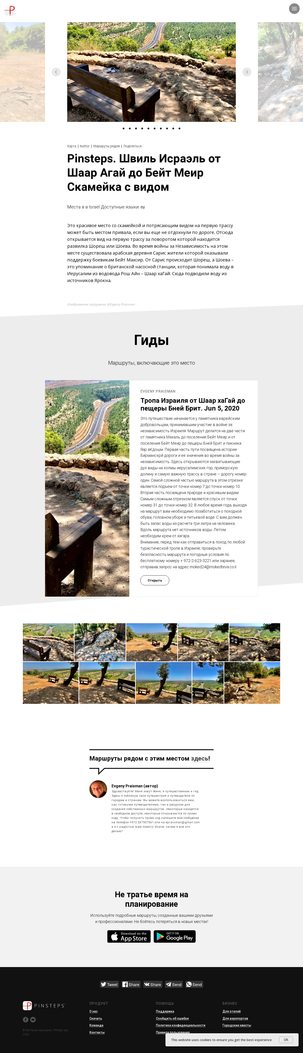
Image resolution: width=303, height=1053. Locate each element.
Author (85, 146)
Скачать (95, 1018)
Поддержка (165, 1011)
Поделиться (132, 146)
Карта (72, 146)
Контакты (97, 1032)
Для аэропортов (235, 1018)
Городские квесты (236, 1025)
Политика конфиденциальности (180, 1025)
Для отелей (231, 1011)
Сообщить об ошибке (172, 1018)
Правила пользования (173, 1032)
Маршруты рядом (106, 146)
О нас (93, 1011)
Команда (96, 1025)
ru (143, 207)
